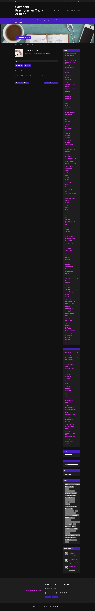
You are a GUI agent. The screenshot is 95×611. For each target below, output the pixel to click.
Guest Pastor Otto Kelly (70, 414)
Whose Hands (67, 339)
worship (66, 541)
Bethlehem (67, 82)
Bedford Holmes (68, 421)
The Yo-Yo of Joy (30, 44)
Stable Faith (67, 287)
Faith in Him (67, 504)
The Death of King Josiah (70, 301)
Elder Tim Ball (68, 362)
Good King (71, 508)
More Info (48, 596)
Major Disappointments (69, 205)
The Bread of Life (68, 299)
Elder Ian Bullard (68, 380)
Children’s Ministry (58, 19)
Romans (66, 530)
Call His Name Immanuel (70, 491)
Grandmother (67, 510)
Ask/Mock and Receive (69, 75)
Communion (67, 101)
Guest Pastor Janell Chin (70, 415)
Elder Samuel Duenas (69, 426)
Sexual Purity (67, 278)
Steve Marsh (67, 374)
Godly (66, 508)
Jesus (66, 191)
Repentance (67, 260)
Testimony (67, 296)
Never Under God (68, 226)
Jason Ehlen (67, 396)
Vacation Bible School (36, 19)
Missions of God (68, 215)
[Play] (16, 61)
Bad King (71, 486)
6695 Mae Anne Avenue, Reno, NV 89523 (57, 585)
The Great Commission (69, 313)
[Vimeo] (60, 592)
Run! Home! (67, 269)
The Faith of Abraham (69, 308)
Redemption (67, 257)
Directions (54, 596)
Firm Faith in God (68, 140)
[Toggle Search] (15, 1)
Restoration (67, 262)
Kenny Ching (67, 388)
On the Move (67, 231)
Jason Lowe (67, 438)
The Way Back (67, 325)
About (27, 19)
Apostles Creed (68, 74)
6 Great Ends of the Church (70, 60)
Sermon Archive (74, 19)
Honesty (66, 180)
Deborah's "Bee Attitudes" (70, 112)
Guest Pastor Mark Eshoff (70, 436)
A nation (66, 486)
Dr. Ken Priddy (68, 443)
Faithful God (67, 137)
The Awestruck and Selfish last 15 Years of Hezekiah (75, 535)
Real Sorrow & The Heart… (50, 82)
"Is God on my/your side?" (70, 53)
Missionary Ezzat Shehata (70, 409)
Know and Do (67, 202)
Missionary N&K (68, 390)
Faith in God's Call (68, 133)
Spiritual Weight (68, 285)
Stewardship (67, 289)
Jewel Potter (67, 405)
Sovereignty (67, 282)
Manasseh (67, 207)
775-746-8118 (49, 592)
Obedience (67, 227)
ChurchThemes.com (59, 606)
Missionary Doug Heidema (70, 423)
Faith (66, 131)
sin (75, 530)
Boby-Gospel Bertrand (69, 407)
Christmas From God (69, 94)
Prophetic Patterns (69, 252)
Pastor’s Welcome (19, 19)
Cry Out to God (68, 107)
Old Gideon (67, 229)
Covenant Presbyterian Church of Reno (30, 10)
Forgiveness (67, 142)
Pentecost (67, 241)
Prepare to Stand (68, 250)
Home (16, 44)
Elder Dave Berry (68, 386)
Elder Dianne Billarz (69, 441)
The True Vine (68, 323)
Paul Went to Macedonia (70, 238)
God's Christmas (68, 156)
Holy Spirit (67, 179)
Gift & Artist (67, 151)
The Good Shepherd (69, 311)
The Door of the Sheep (69, 303)
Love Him (73, 513)
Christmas (67, 93)
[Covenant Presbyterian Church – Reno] (33, 590)
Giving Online (18, 22)
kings (66, 513)
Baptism (66, 488)
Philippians (28, 55)
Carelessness (67, 493)
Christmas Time (68, 96)
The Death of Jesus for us (70, 537)
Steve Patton (67, 378)
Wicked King (67, 340)
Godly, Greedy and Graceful (70, 163)
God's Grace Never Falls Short (71, 506)
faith (74, 502)
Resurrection (67, 121)
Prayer (66, 246)
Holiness (66, 175)
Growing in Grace (68, 168)
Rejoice (73, 526)
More (66, 19)
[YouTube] (62, 592)
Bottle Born (67, 86)
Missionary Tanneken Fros (70, 369)
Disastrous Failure (68, 114)
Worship (66, 342)
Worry (43, 75)
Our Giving (67, 233)
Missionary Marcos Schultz (70, 445)
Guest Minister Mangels (70, 404)
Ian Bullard (67, 366)
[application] (36, 61)
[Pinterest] (66, 592)
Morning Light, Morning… (22, 82)
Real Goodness (68, 526)
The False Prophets (69, 310)
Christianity (74, 493)
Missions (66, 214)
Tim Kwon (67, 428)
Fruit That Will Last (69, 144)
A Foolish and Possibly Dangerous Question (73, 484)
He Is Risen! (67, 170)
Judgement (67, 200)
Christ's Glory (67, 91)
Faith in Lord (67, 135)
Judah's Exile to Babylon (70, 198)
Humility (66, 184)
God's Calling (67, 154)
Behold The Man (68, 79)
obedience (67, 517)
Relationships (67, 259)
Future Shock (67, 147)
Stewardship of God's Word (70, 291)
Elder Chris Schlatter (69, 357)
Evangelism (67, 130)
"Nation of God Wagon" (69, 55)
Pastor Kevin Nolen (69, 359)
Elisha (70, 502)
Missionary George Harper (70, 417)
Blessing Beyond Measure (70, 84)
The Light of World (69, 318)
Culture (66, 108)
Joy (24, 44)
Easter (66, 119)
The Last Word (68, 317)
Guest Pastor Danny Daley (70, 424)
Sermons (20, 44)
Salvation (67, 273)
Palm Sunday (67, 234)
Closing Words (68, 98)
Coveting (67, 294)
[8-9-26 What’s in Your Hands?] (66, 561)
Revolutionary (74, 528)
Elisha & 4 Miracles (69, 123)
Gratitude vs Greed (69, 166)
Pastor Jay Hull (68, 352)
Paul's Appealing (68, 240)
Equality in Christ (68, 128)
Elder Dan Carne (68, 376)
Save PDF (28, 65)
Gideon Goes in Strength (70, 149)
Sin (65, 280)
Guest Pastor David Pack (39, 53)
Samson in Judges (68, 275)
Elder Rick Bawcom (69, 419)
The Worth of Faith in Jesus (70, 333)
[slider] (56, 61)
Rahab (66, 255)
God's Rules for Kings (69, 161)
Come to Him (67, 100)
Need (66, 224)
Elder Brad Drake (68, 439)
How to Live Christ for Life (70, 182)
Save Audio (19, 65)
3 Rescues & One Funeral (70, 58)
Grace (66, 165)
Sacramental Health (69, 271)
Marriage (66, 209)
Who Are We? (67, 337)
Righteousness (68, 268)
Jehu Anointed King (69, 189)
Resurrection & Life (69, 266)
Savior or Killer (68, 276)
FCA (65, 138)
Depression (39, 75)
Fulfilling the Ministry (69, 146)
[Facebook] (56, 592)
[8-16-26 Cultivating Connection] (66, 554)
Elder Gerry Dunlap (69, 364)
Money (66, 217)
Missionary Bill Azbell (69, 392)
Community (67, 103)
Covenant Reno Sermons (31, 75)
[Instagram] (64, 592)
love (69, 513)
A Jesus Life (67, 65)
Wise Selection (73, 539)
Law (65, 203)
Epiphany (66, 126)
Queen (74, 524)
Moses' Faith (67, 219)
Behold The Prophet (69, 81)
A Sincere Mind (68, 69)
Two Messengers (68, 335)
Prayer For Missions (69, 248)
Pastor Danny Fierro (69, 355)
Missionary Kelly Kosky (69, 368)
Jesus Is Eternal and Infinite (70, 193)
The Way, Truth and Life (70, 330)
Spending (67, 283)
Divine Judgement (68, 116)
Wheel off (67, 539)
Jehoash (66, 188)
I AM (65, 186)
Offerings (72, 517)
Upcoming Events (48, 19)
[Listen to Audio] (77, 562)
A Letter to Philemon (69, 67)
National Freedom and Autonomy (71, 515)
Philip (66, 524)
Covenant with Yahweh (69, 499)
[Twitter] (58, 592)
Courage (66, 105)
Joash (76, 510)
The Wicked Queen (69, 332)
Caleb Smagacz (68, 402)
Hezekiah (67, 173)
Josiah (66, 195)
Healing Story (67, 172)
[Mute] (53, 61)
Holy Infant (67, 177)
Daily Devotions (68, 110)
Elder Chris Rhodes (69, 354)
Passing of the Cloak (69, 236)
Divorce (66, 117)
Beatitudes (67, 77)
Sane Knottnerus (68, 398)
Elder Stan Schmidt (69, 400)
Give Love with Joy (69, 153)
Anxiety (24, 75)
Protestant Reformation (70, 253)
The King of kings (68, 315)
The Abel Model (68, 298)
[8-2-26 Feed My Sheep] (66, 568)
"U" (65, 57)
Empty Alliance (68, 124)
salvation (71, 530)
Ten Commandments (69, 292)
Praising (70, 524)
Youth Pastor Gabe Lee (69, 361)
